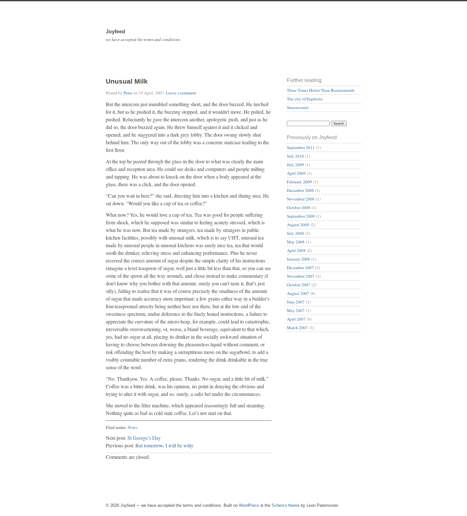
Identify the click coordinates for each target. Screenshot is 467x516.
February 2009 (299, 182)
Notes (133, 427)
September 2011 (301, 147)
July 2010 (295, 156)
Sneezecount (298, 107)
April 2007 (296, 319)
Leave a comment (181, 93)
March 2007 (297, 327)
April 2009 (296, 173)
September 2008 (301, 216)
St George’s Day (144, 437)
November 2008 (301, 199)
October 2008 (298, 207)
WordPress (249, 505)
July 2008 (295, 233)
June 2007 (296, 302)
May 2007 (296, 310)
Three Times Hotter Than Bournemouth (321, 90)
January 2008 (298, 259)
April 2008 (296, 250)
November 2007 (301, 276)
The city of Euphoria (304, 99)
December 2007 (300, 267)
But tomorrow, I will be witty (164, 445)
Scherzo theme (286, 505)
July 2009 (295, 164)
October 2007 (298, 285)
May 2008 (296, 242)
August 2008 (298, 224)
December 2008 (300, 190)
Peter (128, 93)
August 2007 (298, 293)
